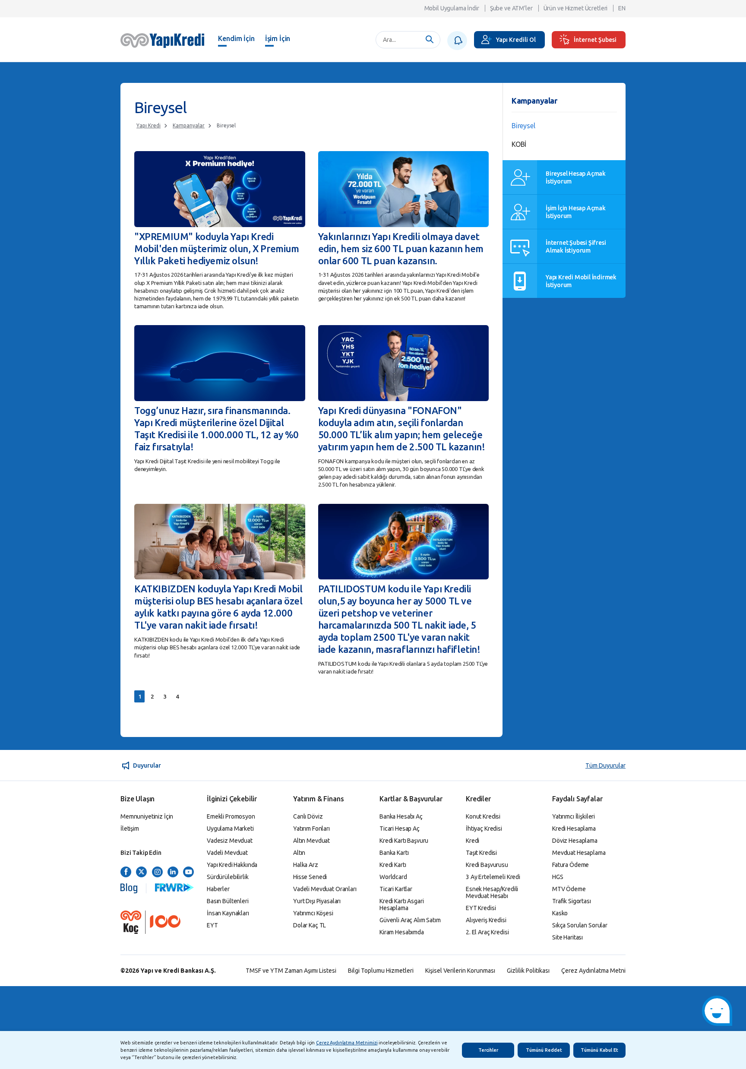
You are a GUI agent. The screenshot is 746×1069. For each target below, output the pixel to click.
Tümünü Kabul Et (599, 1050)
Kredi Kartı (392, 864)
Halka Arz (305, 864)
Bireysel (226, 125)
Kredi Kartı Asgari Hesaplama (401, 904)
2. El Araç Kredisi (487, 932)
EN (622, 8)
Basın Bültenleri (228, 901)
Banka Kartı (393, 852)
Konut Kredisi (483, 816)
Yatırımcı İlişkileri (573, 816)
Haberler (218, 889)
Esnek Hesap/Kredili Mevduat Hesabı (492, 892)
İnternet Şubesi (595, 39)
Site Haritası (567, 937)
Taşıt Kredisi (481, 852)
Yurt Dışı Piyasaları (317, 901)
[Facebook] (125, 872)
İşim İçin (278, 38)
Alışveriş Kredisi (486, 920)
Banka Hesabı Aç (401, 816)
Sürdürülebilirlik (228, 876)
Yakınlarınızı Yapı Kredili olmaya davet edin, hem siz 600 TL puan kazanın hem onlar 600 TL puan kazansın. (401, 248)
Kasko (560, 913)
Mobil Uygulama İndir (451, 8)
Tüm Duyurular (605, 765)
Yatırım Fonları (311, 828)
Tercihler (488, 1050)
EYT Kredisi (481, 908)
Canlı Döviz (307, 816)
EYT (212, 925)
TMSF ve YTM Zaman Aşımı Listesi (291, 970)
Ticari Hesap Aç (399, 828)
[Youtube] (188, 872)
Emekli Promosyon (231, 816)
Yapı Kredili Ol (516, 39)
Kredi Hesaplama (574, 828)
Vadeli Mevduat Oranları (325, 889)
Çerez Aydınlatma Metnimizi (346, 1042)
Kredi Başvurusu (487, 864)
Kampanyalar (189, 125)
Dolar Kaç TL (309, 925)
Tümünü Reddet (544, 1050)
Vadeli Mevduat (227, 852)
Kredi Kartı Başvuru (403, 840)
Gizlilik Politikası (528, 970)
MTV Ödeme (569, 889)
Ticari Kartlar (395, 889)
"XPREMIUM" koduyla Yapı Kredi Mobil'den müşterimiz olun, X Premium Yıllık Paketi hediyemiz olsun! (216, 248)
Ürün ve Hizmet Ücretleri (576, 8)
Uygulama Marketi (230, 828)
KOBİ (519, 144)
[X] (141, 872)
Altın (299, 852)
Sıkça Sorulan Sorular (579, 925)
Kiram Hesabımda (401, 932)
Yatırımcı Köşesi (313, 913)
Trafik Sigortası (571, 901)
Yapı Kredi (148, 125)
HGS (557, 876)
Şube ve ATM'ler (511, 8)
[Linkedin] (173, 872)
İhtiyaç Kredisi (484, 828)
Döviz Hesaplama (574, 840)
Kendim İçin (236, 38)
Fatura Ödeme (570, 864)
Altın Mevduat (311, 840)
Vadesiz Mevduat (230, 840)
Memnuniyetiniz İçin (146, 816)
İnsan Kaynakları (228, 913)
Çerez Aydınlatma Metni (593, 970)
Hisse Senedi (310, 876)
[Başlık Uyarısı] (457, 40)
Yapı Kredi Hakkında (232, 864)
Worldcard (393, 876)
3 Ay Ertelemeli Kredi (493, 876)
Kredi (472, 840)
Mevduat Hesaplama (579, 852)
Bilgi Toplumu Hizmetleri (381, 970)
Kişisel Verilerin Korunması (460, 970)
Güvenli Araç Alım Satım (410, 920)
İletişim (129, 828)
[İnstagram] (157, 872)
